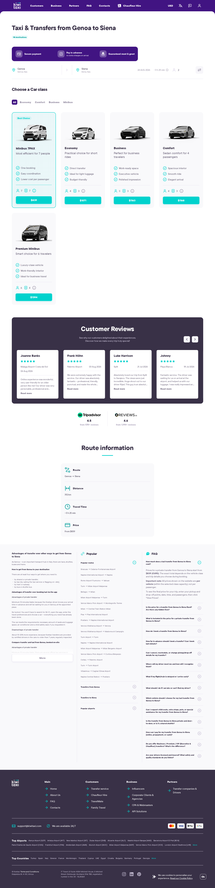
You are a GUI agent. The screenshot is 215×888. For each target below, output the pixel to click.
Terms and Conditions (29, 871)
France (61, 858)
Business (54, 102)
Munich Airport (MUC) (98, 845)
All (14, 102)
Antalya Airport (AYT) (56, 840)
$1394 (33, 297)
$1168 (181, 200)
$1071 (83, 200)
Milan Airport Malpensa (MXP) (121, 845)
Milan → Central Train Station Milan (96, 609)
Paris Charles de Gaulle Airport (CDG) (27, 845)
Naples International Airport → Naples (96, 575)
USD (170, 5)
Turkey (33, 858)
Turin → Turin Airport (89, 665)
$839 (34, 200)
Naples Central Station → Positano (95, 677)
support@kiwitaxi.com (29, 825)
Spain (40, 858)
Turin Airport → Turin (89, 637)
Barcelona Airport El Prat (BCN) (166, 840)
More (195, 845)
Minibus (68, 102)
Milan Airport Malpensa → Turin (94, 597)
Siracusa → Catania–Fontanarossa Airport (98, 569)
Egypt (103, 858)
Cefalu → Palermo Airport (91, 660)
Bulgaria (119, 858)
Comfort (40, 102)
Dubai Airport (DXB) (98, 840)
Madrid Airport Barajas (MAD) (140, 840)
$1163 (132, 200)
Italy (46, 858)
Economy (25, 102)
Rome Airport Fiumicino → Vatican (95, 580)
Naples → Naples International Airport (96, 643)
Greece (53, 858)
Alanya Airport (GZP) (36, 840)
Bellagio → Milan (88, 592)
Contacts (104, 5)
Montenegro (71, 858)
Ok (203, 876)
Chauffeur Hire (132, 5)
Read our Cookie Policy (181, 878)
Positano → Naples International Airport (97, 620)
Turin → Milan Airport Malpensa (94, 586)
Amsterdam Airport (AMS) (76, 845)
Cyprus (91, 858)
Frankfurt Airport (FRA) (54, 845)
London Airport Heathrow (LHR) (178, 845)
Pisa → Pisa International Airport (94, 614)
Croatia (111, 858)
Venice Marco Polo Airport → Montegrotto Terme (101, 603)
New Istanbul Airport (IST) (77, 840)
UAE (97, 858)
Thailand (82, 858)
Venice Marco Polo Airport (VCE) (149, 845)
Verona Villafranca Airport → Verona (96, 626)
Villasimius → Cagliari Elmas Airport (95, 671)
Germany (128, 858)
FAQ (89, 5)
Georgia (146, 858)
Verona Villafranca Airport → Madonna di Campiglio (102, 631)
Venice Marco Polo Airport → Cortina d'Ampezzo (101, 654)
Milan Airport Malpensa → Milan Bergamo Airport (101, 648)
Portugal (137, 858)
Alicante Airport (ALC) (117, 840)
